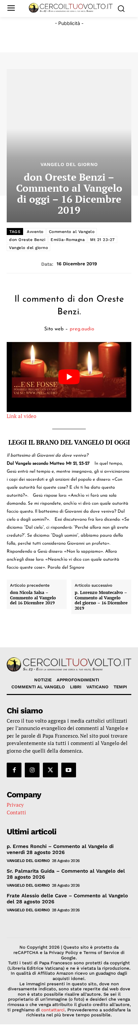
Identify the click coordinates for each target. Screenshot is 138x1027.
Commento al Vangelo (72, 231)
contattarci (53, 1009)
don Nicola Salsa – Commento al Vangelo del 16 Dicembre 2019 (33, 598)
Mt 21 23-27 (102, 239)
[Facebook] (14, 770)
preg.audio (82, 329)
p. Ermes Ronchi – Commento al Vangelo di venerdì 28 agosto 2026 (60, 849)
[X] (50, 770)
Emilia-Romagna (68, 239)
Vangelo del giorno (28, 247)
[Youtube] (68, 770)
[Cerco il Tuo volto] (71, 8)
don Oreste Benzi (27, 239)
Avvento (35, 231)
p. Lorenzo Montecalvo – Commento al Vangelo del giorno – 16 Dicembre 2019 (101, 600)
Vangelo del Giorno (69, 164)
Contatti (16, 812)
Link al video (21, 416)
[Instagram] (32, 770)
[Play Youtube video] (69, 377)
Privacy (15, 804)
